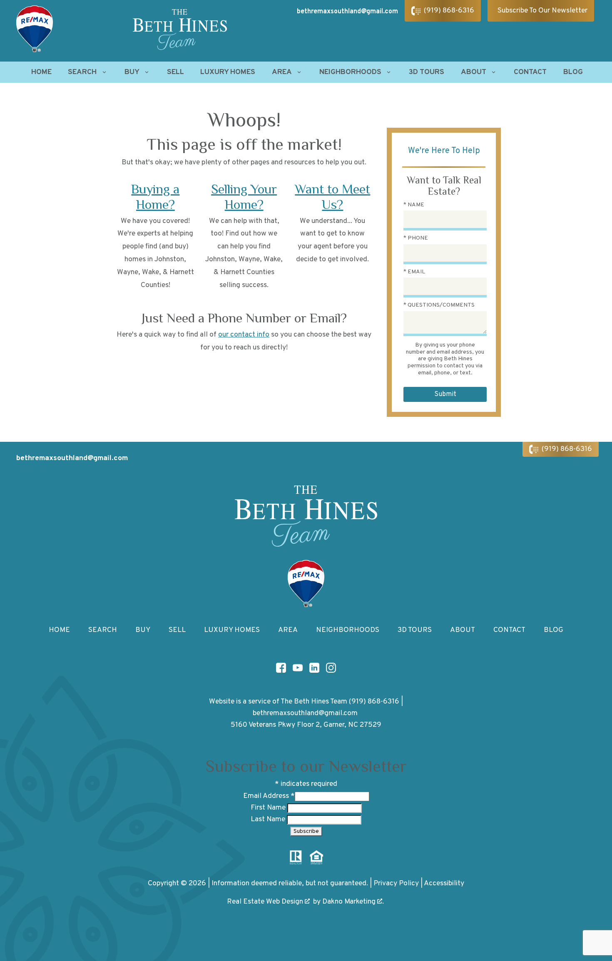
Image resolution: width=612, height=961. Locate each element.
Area (288, 630)
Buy (142, 630)
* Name (413, 204)
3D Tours (426, 72)
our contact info (243, 334)
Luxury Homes (227, 72)
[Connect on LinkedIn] (314, 668)
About (462, 630)
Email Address (269, 796)
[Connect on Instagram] (331, 668)
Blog (573, 72)
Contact (530, 72)
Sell (175, 72)
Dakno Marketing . (353, 902)
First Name (269, 807)
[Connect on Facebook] (281, 668)
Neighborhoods (347, 630)
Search (102, 630)
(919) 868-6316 (374, 701)
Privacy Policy (396, 883)
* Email (414, 271)
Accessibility (444, 883)
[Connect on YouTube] (298, 668)
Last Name (269, 819)
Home (41, 72)
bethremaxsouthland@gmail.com (347, 11)
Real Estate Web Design (266, 902)
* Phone (415, 238)
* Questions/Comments (439, 305)
